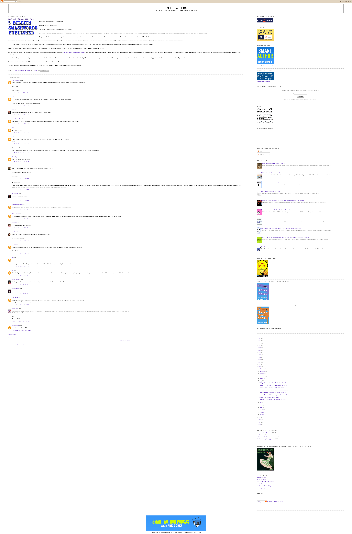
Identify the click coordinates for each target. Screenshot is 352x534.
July (261, 381)
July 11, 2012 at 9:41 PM (20, 92)
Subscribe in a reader (262, 330)
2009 (259, 422)
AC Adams (14, 128)
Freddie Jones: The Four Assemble (265, 437)
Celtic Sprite (15, 297)
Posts (260, 151)
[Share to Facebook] (46, 71)
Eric (13, 257)
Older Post (240, 337)
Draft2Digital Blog (261, 477)
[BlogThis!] (43, 71)
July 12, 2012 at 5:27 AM (20, 114)
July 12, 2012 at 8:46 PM (20, 227)
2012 (259, 367)
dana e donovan (16, 213)
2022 (259, 343)
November (262, 371)
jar (12, 270)
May (261, 405)
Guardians (259, 435)
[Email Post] (38, 70)
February (262, 412)
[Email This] (41, 71)
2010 (259, 420)
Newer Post (10, 337)
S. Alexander (15, 308)
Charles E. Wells (16, 166)
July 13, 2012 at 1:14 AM (20, 240)
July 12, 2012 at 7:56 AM (20, 143)
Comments (261, 154)
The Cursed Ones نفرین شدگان (264, 439)
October (262, 373)
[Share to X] (45, 71)
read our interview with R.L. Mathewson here (74, 52)
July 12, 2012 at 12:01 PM (20, 178)
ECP (13, 109)
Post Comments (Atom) (20, 345)
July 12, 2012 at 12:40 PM (20, 200)
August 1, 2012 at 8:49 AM (21, 321)
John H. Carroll (16, 80)
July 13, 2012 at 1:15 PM (20, 275)
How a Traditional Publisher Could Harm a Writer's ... (273, 387)
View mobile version (125, 340)
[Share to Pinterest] (48, 71)
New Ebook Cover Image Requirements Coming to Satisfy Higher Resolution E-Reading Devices (285, 237)
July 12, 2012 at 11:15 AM (21, 162)
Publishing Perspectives (262, 488)
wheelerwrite (15, 193)
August (262, 378)
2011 (259, 417)
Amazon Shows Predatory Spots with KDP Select (273, 163)
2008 (259, 424)
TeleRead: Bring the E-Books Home (265, 481)
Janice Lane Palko (16, 119)
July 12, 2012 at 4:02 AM (20, 105)
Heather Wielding (16, 232)
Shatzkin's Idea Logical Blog (264, 486)
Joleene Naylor (15, 288)
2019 (259, 350)
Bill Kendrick (15, 325)
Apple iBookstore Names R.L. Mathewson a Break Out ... (274, 392)
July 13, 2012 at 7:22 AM (20, 266)
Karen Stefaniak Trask (17, 204)
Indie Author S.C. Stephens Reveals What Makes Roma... (274, 390)
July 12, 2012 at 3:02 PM (20, 218)
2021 (259, 345)
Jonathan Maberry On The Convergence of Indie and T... (273, 395)
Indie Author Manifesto (267, 246)
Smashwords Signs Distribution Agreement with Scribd (274, 182)
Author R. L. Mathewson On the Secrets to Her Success (273, 399)
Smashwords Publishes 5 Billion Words (269, 397)
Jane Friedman (260, 484)
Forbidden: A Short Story (263, 432)
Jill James (14, 222)
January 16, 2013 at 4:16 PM (21, 330)
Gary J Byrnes (15, 157)
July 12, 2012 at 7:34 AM (20, 132)
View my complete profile (273, 503)
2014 (259, 362)
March (261, 410)
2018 (259, 352)
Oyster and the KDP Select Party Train (270, 191)
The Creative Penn (261, 479)
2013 (259, 364)
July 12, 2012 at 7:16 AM (20, 123)
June (261, 402)
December (262, 369)
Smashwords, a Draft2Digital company (184, 10)
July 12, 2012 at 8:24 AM (20, 153)
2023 (259, 340)
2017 (259, 355)
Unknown (14, 97)
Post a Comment (12, 334)
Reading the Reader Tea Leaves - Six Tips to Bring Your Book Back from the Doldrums (282, 200)
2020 (259, 348)
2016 (259, 357)
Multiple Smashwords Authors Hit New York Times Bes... (274, 383)
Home (125, 337)
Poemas (258, 441)
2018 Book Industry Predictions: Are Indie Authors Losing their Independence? (281, 228)
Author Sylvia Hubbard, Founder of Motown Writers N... (273, 385)
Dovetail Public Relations (275, 501)
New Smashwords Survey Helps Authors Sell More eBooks (275, 219)
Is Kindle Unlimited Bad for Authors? (270, 173)
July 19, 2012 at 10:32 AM (21, 304)
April (261, 407)
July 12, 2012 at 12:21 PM (20, 189)
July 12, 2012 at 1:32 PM (20, 209)
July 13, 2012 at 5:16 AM (20, 253)
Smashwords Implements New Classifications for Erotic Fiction (276, 209)
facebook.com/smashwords (263, 81)
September (262, 376)
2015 (259, 359)
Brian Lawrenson (16, 279)
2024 (259, 338)
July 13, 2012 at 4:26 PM (20, 284)
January (262, 414)
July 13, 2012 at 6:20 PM (20, 293)
